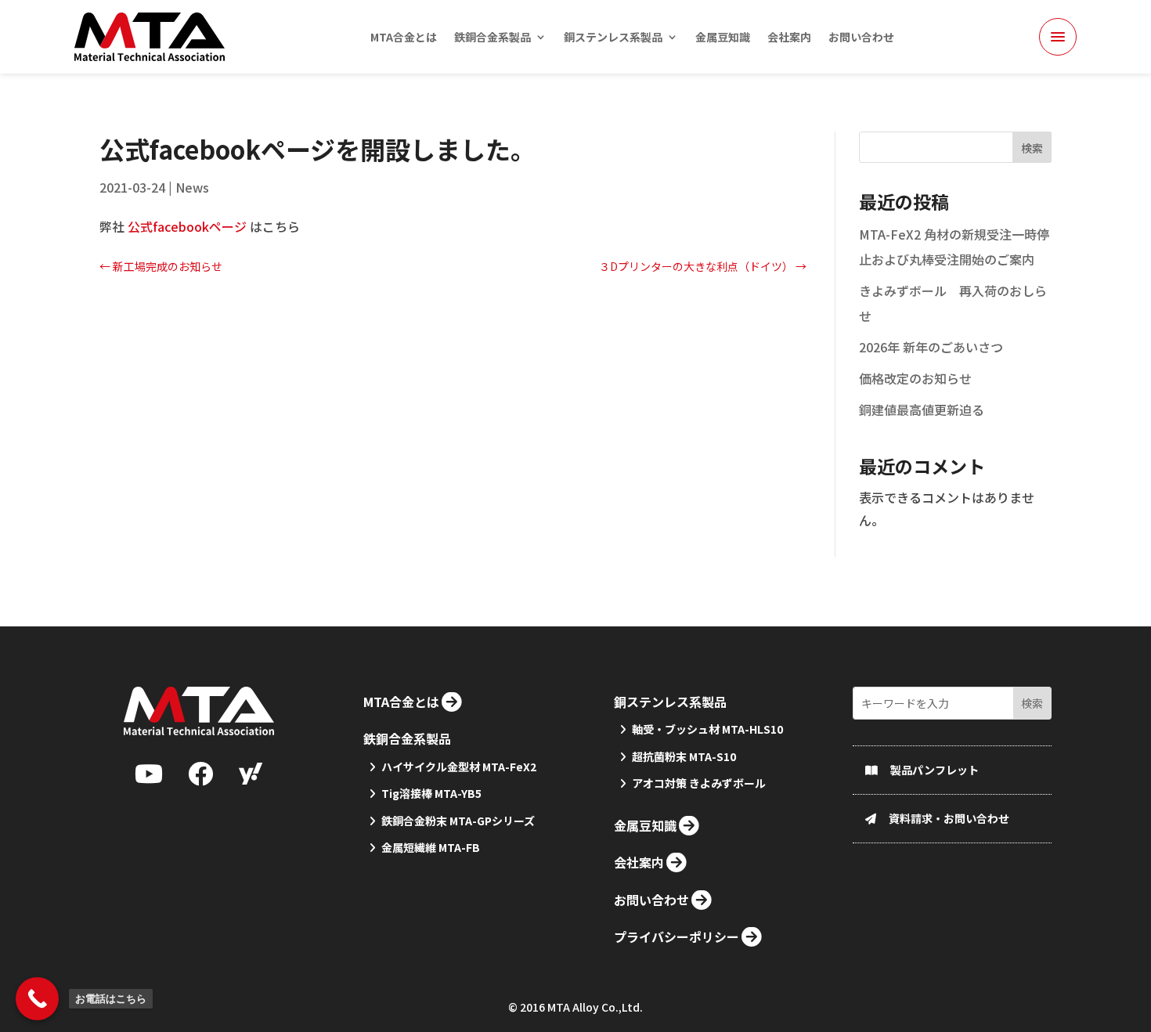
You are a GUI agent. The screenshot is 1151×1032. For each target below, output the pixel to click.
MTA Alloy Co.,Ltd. (595, 1007)
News (192, 187)
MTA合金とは (403, 38)
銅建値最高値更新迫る (921, 409)
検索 (1032, 148)
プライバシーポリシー (676, 936)
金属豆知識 (722, 38)
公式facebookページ (187, 226)
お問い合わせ (861, 38)
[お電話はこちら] (37, 998)
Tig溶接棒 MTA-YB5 (431, 793)
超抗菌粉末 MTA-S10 (684, 756)
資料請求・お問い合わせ (949, 818)
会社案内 (789, 38)
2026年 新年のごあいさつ (931, 346)
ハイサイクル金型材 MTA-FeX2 (458, 766)
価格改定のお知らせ (915, 378)
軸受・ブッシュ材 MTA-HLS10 (707, 729)
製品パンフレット (934, 770)
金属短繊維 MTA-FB (430, 847)
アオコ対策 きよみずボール (699, 783)
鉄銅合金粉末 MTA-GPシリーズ (458, 820)
